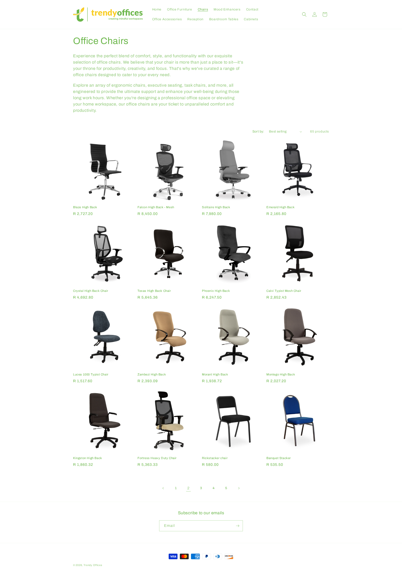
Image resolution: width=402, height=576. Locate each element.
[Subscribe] (237, 525)
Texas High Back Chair (154, 291)
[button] (304, 14)
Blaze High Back (85, 207)
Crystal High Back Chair (90, 291)
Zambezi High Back (151, 374)
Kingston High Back (87, 458)
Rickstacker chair (215, 458)
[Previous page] (163, 488)
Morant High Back (215, 374)
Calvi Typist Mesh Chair (283, 291)
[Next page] (239, 488)
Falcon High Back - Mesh (155, 207)
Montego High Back (280, 374)
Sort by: (258, 131)
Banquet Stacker (278, 458)
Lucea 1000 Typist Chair (90, 374)
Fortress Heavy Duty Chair (157, 458)
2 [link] (188, 488)
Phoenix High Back (216, 291)
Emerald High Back (280, 207)
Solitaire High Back (216, 207)
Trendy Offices (93, 565)
